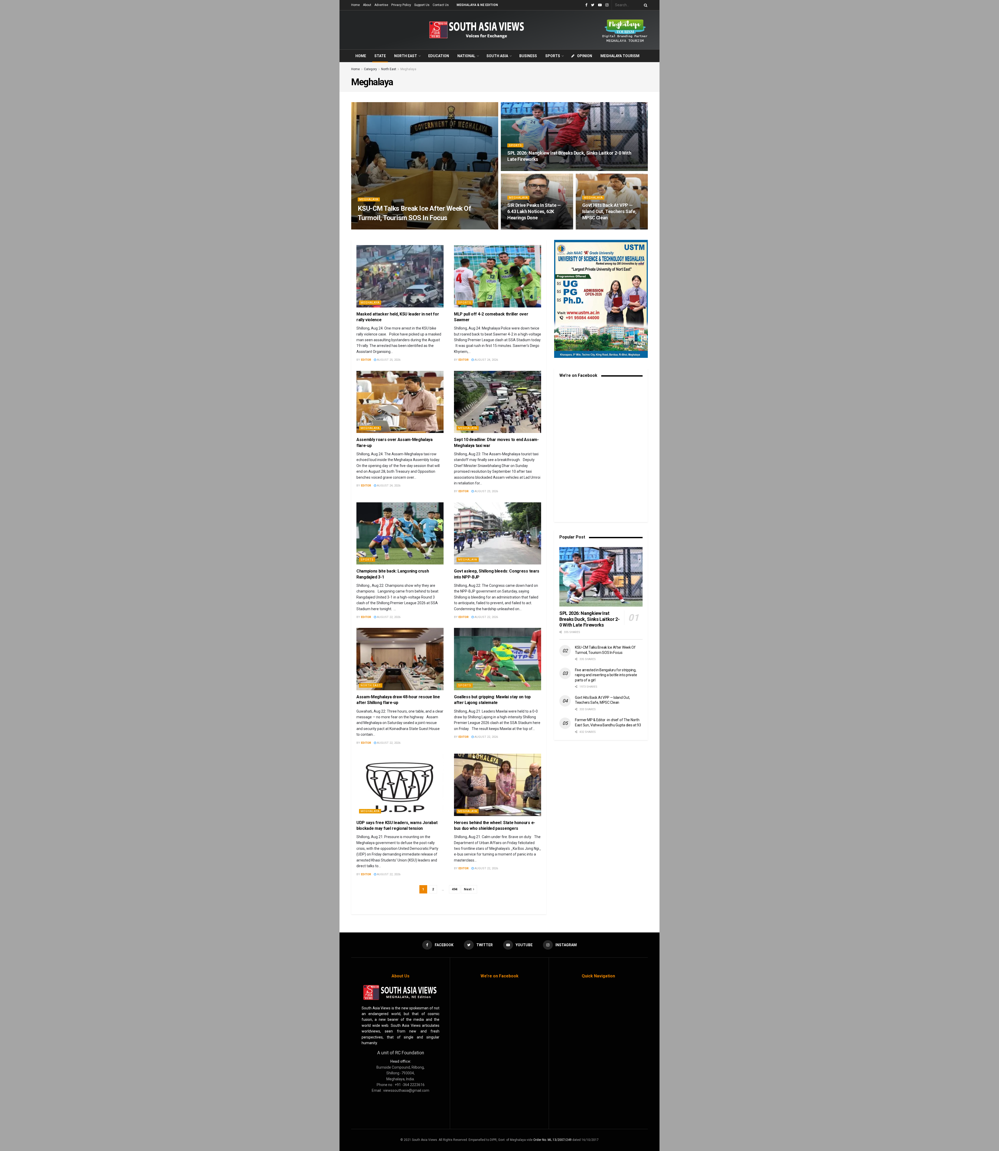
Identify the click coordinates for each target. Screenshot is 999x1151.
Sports (552, 56)
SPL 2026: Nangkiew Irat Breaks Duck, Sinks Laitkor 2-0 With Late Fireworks (589, 619)
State (380, 56)
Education (438, 56)
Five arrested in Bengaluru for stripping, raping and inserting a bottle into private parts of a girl (606, 675)
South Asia (497, 56)
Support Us (422, 5)
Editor (367, 227)
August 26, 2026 (389, 227)
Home (355, 5)
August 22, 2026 (388, 617)
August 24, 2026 (486, 359)
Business (528, 56)
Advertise (381, 5)
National (466, 56)
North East (405, 56)
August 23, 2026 (486, 491)
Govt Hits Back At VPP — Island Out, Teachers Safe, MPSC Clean (609, 211)
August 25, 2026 (522, 227)
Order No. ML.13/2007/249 (552, 1140)
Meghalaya (408, 69)
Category (370, 69)
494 (454, 889)
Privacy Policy (401, 5)
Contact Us (441, 5)
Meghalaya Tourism (619, 56)
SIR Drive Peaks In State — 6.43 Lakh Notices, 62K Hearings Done (534, 211)
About (367, 5)
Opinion (584, 56)
